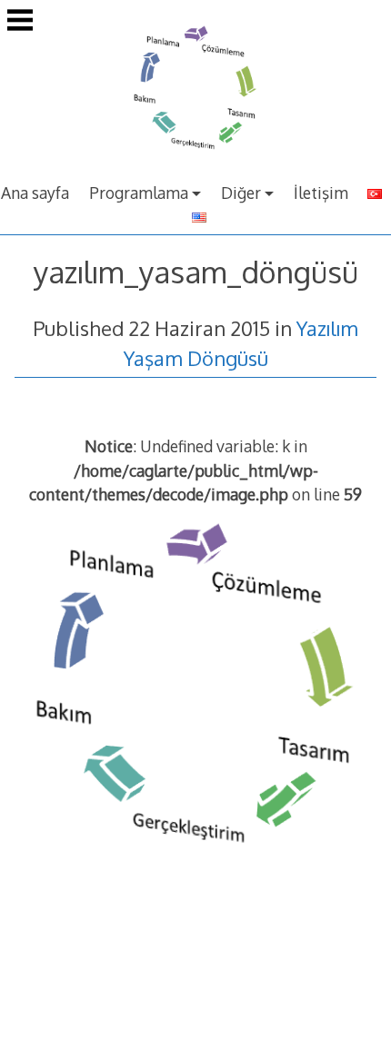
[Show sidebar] (20, 21)
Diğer (241, 193)
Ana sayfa (35, 193)
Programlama (138, 193)
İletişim (321, 193)
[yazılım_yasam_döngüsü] (195, 866)
